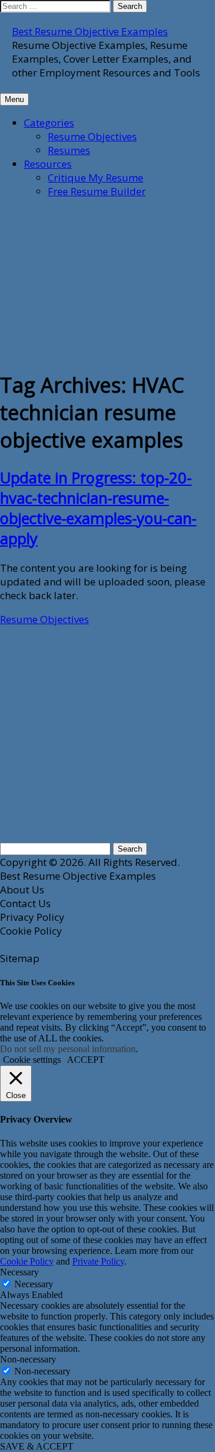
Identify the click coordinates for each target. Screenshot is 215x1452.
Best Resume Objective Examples (90, 31)
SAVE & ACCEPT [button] (36, 1446)
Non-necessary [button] (28, 1359)
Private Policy (98, 1261)
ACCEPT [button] (86, 1060)
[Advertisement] (89, 282)
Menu (14, 99)
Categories (49, 123)
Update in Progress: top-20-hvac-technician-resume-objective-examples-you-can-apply (98, 507)
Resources (48, 164)
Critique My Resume (95, 177)
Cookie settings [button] (32, 1060)
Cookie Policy (27, 1261)
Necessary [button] (19, 1272)
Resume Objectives (92, 136)
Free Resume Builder (97, 191)
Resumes (69, 150)
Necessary (33, 1284)
